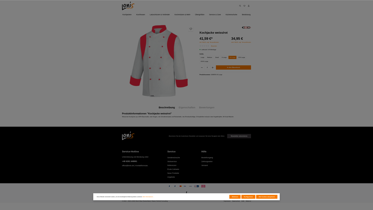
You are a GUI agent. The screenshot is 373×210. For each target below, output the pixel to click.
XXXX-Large (204, 61)
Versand (204, 165)
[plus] (212, 67)
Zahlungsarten (207, 161)
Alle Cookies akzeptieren (267, 197)
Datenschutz (236, 201)
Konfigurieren (248, 197)
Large (202, 57)
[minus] (202, 67)
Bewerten (214, 46)
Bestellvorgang (207, 158)
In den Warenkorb (233, 67)
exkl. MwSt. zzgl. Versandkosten (241, 42)
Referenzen (171, 165)
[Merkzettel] (244, 6)
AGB (242, 201)
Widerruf (248, 201)
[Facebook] (186, 193)
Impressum (227, 201)
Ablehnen (235, 197)
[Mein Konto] (249, 6)
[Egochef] (246, 27)
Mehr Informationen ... (148, 196)
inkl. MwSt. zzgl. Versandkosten (209, 42)
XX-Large (232, 57)
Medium (209, 57)
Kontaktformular (141, 166)
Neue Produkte (173, 173)
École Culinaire (173, 169)
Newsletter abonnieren (239, 136)
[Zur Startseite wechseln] (128, 5)
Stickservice (172, 161)
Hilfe (203, 151)
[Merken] (190, 28)
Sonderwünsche (173, 158)
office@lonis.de (128, 166)
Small (217, 57)
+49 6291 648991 (129, 161)
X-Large (224, 57)
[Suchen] (240, 6)
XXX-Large (241, 57)
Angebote (171, 177)
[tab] (167, 107)
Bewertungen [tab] (206, 107)
